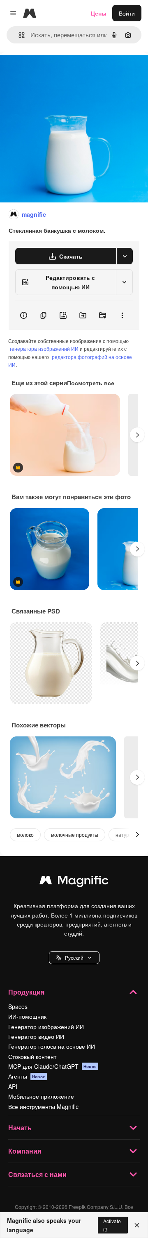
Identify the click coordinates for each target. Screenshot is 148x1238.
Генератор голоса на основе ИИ (51, 1046)
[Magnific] (74, 882)
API (12, 1086)
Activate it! (112, 1225)
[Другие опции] (122, 315)
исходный (55, 70)
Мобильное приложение (41, 1096)
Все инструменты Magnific (43, 1106)
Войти (127, 13)
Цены (98, 13)
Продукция (26, 992)
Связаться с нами (37, 1174)
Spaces (18, 1006)
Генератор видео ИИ (36, 1036)
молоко (25, 834)
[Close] (137, 1225)
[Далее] (137, 435)
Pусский (74, 957)
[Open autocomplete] (18, 35)
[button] (74, 957)
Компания (24, 1151)
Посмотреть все (90, 383)
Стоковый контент (32, 1056)
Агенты (26, 1076)
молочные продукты (74, 834)
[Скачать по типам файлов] (124, 256)
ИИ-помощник (27, 1016)
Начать (20, 1127)
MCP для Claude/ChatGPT (52, 1066)
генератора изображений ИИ (44, 348)
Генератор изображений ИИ (46, 1026)
